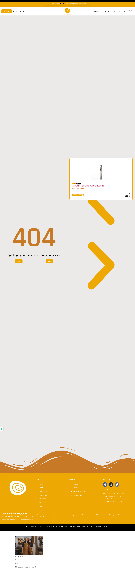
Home (41, 484)
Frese (78, 183)
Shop (41, 488)
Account (75, 484)
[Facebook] (105, 484)
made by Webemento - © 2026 (67, 528)
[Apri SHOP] (9, 11)
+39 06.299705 (111, 499)
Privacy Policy (77, 495)
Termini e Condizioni (79, 491)
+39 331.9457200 (116, 501)
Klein (73, 183)
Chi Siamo (42, 499)
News (41, 506)
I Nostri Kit (43, 495)
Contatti (42, 502)
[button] (101, 201)
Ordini (75, 488)
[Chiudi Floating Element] (16, 535)
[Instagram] (111, 484)
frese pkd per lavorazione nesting (88, 186)
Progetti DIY (43, 491)
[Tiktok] (117, 484)
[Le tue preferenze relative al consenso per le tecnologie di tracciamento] (1, 429)
